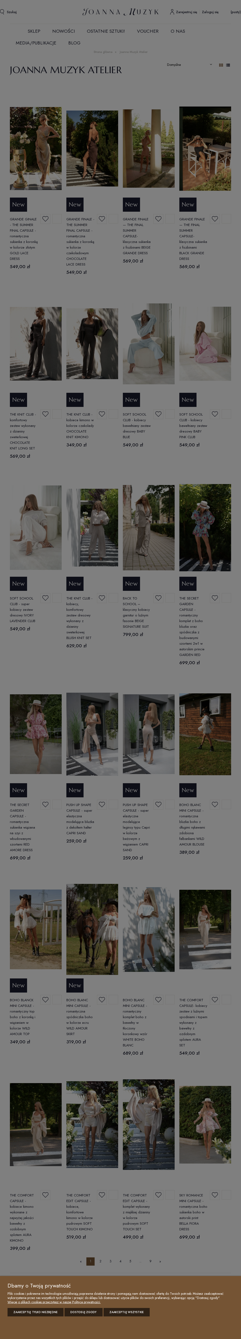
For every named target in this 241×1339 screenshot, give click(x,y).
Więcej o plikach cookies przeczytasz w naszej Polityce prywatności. (54, 1302)
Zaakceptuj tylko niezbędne (35, 1312)
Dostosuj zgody (83, 1312)
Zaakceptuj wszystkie (126, 1312)
